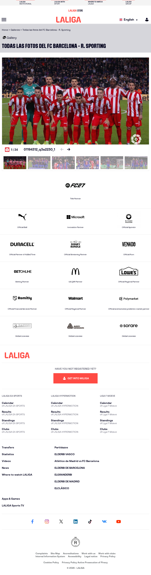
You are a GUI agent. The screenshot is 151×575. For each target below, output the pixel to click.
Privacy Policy (107, 556)
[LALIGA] (68, 20)
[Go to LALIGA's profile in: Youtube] (118, 521)
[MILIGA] (146, 19)
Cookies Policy (51, 562)
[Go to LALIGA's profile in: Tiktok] (90, 521)
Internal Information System (50, 556)
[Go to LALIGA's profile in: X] (61, 521)
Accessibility (74, 556)
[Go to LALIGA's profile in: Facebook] (32, 521)
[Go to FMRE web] (75, 542)
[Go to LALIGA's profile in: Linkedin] (75, 521)
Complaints (42, 553)
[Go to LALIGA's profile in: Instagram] (46, 521)
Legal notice (90, 556)
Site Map (55, 553)
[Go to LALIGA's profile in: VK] (104, 521)
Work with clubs (106, 553)
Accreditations (71, 553)
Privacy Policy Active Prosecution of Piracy (85, 562)
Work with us (88, 553)
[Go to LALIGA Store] (75, 10)
